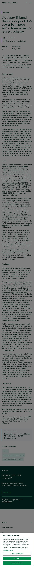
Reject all (17, 558)
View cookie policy (8, 550)
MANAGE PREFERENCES (17, 553)
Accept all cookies (17, 563)
